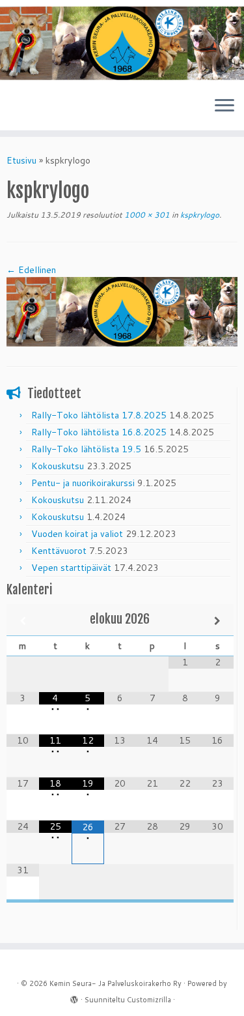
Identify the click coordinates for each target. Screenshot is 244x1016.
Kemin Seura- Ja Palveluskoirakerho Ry (115, 983)
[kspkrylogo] (122, 310)
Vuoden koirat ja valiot (77, 533)
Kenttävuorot (59, 550)
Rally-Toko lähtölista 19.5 (86, 449)
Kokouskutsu (57, 465)
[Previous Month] (23, 620)
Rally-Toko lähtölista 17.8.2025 (99, 415)
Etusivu (21, 160)
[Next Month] (217, 620)
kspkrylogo (198, 214)
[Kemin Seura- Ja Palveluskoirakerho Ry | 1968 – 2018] (122, 43)
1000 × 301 (146, 214)
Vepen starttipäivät (71, 567)
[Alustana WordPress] (74, 997)
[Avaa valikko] (224, 107)
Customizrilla (149, 999)
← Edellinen (31, 269)
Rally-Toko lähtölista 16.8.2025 (99, 432)
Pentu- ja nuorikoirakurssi (83, 482)
